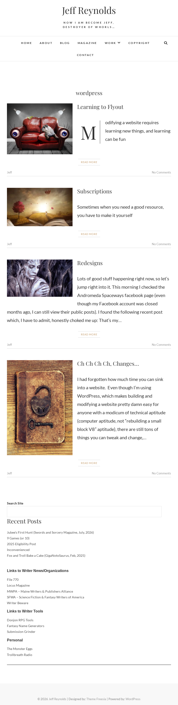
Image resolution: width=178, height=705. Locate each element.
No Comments (161, 172)
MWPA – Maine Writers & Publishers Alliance (40, 591)
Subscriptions (94, 191)
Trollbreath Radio (19, 655)
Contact (85, 55)
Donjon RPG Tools (20, 620)
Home (26, 43)
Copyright (139, 43)
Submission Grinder (21, 632)
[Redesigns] (40, 278)
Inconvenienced (18, 550)
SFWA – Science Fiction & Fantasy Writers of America (45, 597)
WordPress (133, 699)
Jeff (9, 172)
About (46, 43)
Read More (89, 162)
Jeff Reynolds (89, 10)
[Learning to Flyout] (40, 128)
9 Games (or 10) (18, 538)
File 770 (13, 579)
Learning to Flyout (100, 106)
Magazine (87, 43)
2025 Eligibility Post (21, 544)
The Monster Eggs (19, 649)
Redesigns (90, 262)
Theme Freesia (96, 699)
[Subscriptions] (40, 207)
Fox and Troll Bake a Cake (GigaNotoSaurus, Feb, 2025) (46, 555)
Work (110, 43)
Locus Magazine (18, 585)
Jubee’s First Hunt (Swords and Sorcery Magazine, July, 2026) (50, 532)
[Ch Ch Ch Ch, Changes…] (40, 407)
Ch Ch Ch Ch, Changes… (108, 363)
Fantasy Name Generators (25, 626)
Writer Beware (17, 603)
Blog (65, 43)
